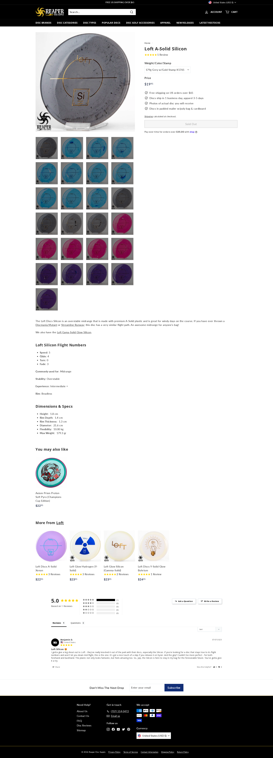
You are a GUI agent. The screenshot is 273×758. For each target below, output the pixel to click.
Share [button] (57, 667)
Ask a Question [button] (185, 601)
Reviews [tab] (57, 623)
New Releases (185, 22)
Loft (60, 522)
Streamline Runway (72, 324)
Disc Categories (67, 22)
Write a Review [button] (211, 601)
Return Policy (183, 752)
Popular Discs (111, 22)
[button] (215, 667)
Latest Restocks (209, 22)
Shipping (148, 116)
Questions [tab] (76, 623)
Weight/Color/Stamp (157, 63)
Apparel (165, 22)
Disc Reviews (84, 725)
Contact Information (149, 752)
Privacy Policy (114, 752)
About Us (82, 711)
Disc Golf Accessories (140, 22)
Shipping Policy (167, 752)
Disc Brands (43, 22)
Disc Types (89, 22)
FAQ (79, 720)
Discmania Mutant (46, 324)
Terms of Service (130, 752)
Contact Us (83, 715)
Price (147, 78)
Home (147, 43)
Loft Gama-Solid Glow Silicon (74, 332)
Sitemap (81, 730)
